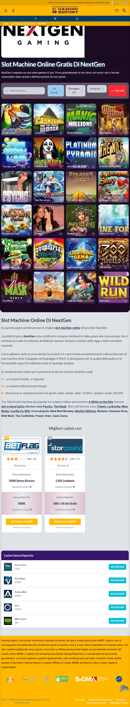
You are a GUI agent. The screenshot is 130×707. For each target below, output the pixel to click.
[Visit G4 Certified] (119, 679)
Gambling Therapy (119, 703)
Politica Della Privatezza (100, 699)
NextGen (6, 133)
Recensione (117, 567)
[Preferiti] (117, 10)
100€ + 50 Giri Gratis (65, 503)
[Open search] (124, 10)
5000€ (21, 503)
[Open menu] (6, 10)
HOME (6, 24)
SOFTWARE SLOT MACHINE (23, 24)
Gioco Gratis (16, 120)
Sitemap (120, 699)
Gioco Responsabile (97, 703)
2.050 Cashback (65, 480)
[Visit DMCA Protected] (62, 679)
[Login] (13, 10)
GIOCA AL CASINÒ (21, 521)
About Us (80, 699)
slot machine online (67, 328)
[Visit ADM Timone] (10, 679)
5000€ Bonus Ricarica (21, 480)
